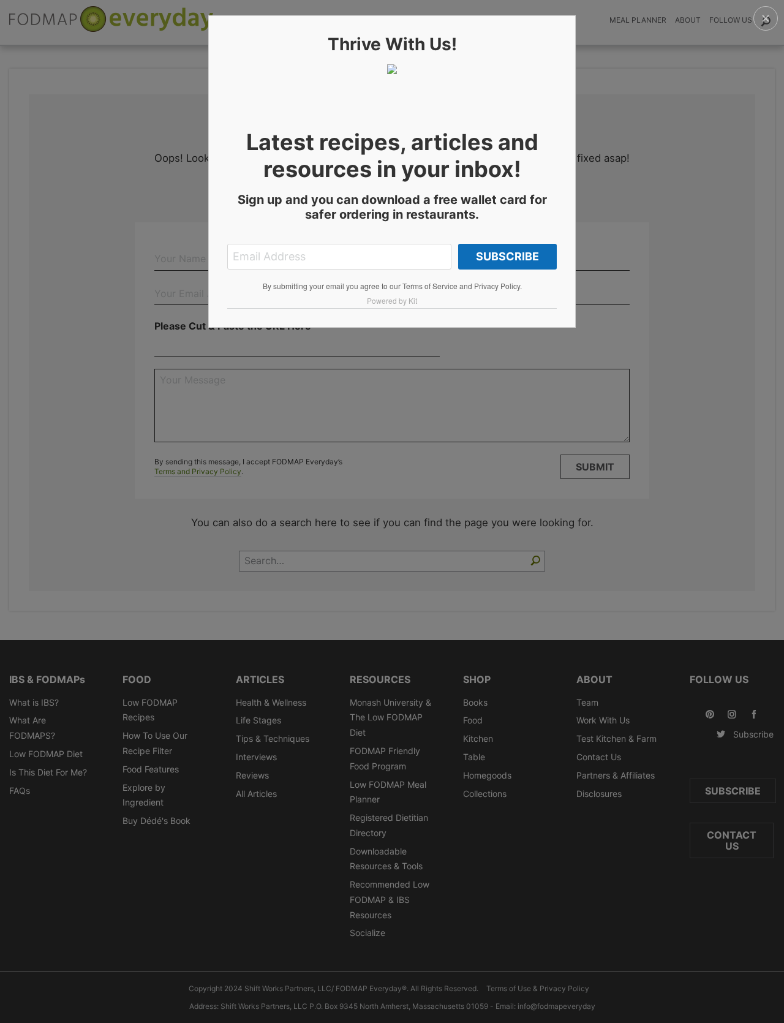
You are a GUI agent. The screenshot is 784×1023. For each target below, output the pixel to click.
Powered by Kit (392, 300)
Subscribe (507, 256)
